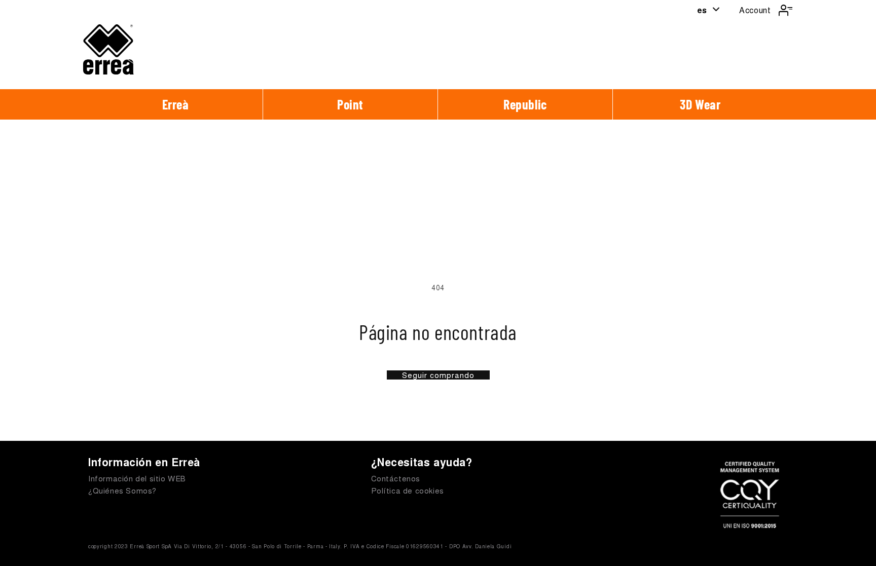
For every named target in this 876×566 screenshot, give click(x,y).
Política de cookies (407, 490)
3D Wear (700, 104)
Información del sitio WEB (137, 478)
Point (350, 104)
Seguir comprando (438, 375)
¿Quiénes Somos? (122, 490)
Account (755, 10)
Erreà (175, 104)
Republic (525, 104)
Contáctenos (396, 478)
